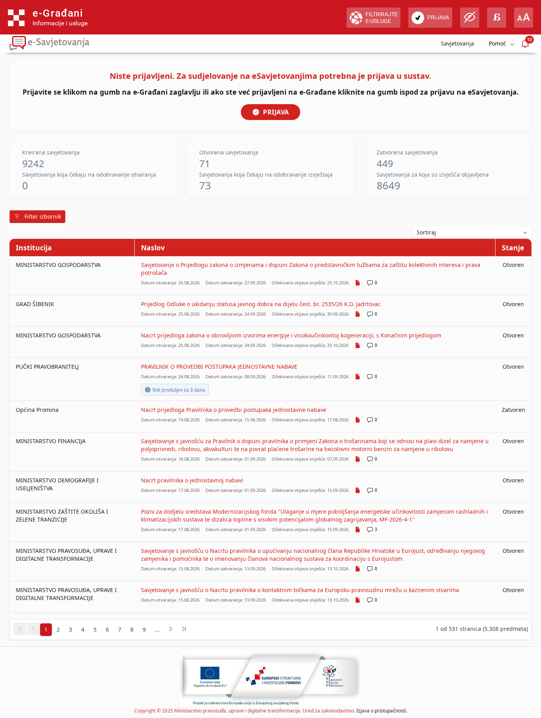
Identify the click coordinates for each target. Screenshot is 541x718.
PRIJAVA (276, 112)
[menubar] (501, 44)
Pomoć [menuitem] (497, 43)
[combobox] (472, 232)
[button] (19, 629)
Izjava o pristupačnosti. (381, 710)
